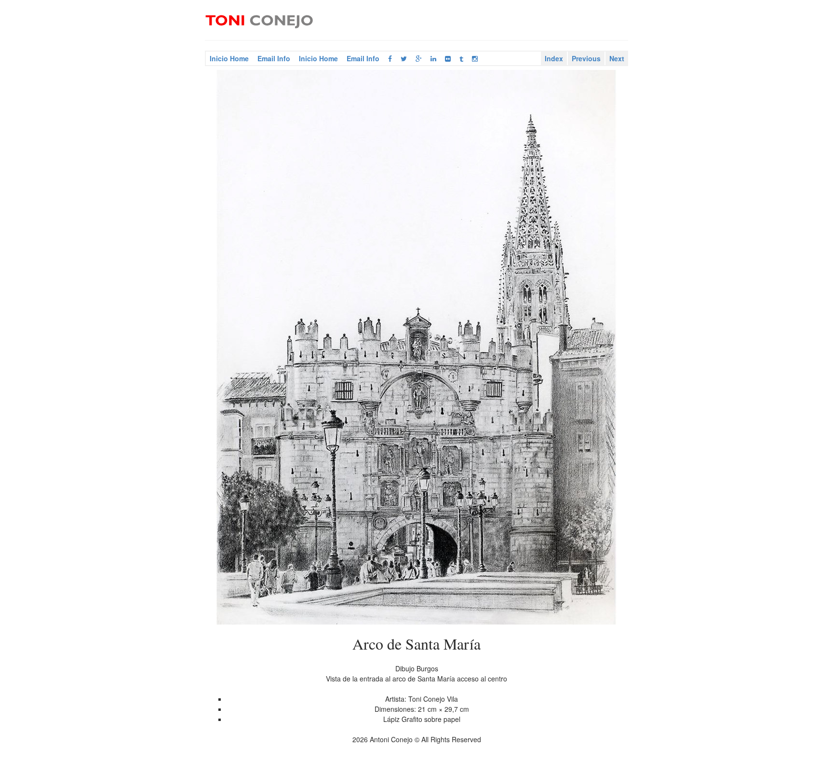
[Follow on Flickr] (448, 58)
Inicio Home (229, 58)
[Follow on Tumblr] (461, 58)
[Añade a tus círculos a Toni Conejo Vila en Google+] (419, 58)
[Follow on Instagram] (475, 58)
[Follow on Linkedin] (433, 58)
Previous (586, 58)
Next (616, 58)
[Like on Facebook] (390, 58)
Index (554, 58)
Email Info (273, 58)
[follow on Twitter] (404, 58)
